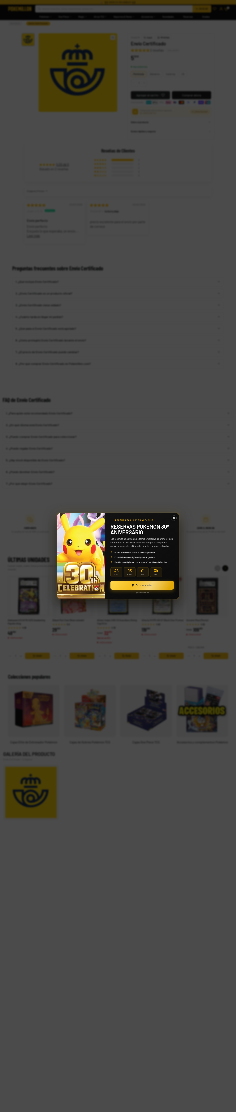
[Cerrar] (174, 518)
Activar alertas (144, 585)
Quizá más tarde (142, 592)
